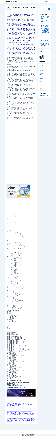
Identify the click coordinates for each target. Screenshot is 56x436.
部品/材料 (41, 88)
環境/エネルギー (42, 82)
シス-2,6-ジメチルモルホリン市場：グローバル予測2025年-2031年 (45, 20)
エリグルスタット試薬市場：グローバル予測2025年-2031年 (45, 26)
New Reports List (47, 1)
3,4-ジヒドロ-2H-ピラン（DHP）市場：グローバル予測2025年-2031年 (45, 41)
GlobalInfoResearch (42, 67)
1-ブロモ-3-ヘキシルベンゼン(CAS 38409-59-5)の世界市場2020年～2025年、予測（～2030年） (19, 411)
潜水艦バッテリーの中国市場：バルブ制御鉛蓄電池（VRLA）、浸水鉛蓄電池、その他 (17, 403)
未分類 (40, 77)
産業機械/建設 (41, 84)
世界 (40, 74)
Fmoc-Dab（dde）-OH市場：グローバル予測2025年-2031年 (45, 17)
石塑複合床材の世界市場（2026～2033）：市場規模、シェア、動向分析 (16, 412)
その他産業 (41, 73)
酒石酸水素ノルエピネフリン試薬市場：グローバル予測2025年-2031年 (45, 44)
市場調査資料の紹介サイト (11, 1)
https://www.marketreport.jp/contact (20, 387)
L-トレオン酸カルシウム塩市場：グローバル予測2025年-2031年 (45, 35)
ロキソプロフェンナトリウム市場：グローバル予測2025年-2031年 (45, 38)
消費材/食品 (41, 78)
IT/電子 (40, 69)
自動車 (40, 85)
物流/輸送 (41, 81)
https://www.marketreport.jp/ (44, 95)
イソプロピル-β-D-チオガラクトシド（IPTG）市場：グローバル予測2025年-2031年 (45, 29)
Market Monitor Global (43, 70)
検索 (40, 7)
